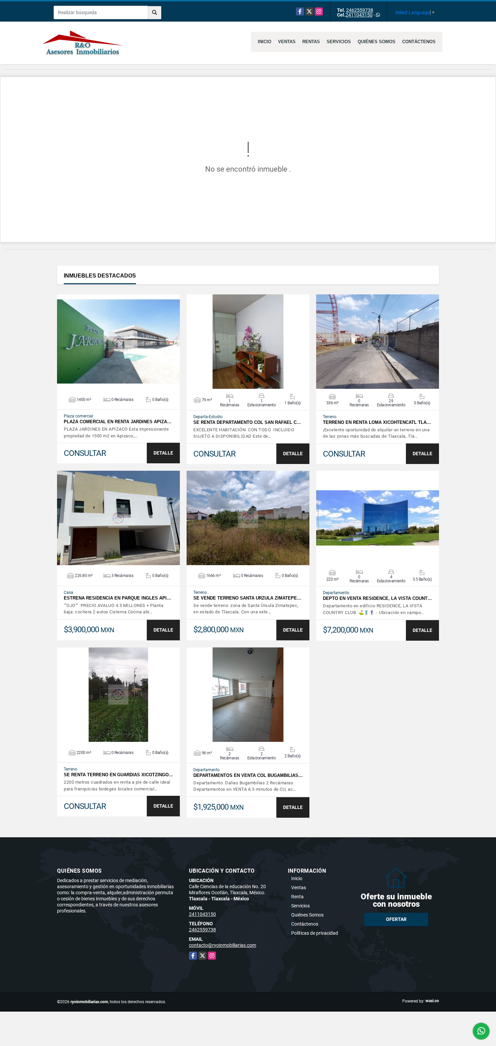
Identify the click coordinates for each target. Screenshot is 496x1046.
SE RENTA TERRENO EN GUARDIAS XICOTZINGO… (118, 774)
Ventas (287, 41)
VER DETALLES (119, 341)
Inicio (264, 41)
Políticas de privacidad (314, 933)
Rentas (311, 41)
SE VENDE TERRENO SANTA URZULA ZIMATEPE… (247, 598)
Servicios (339, 41)
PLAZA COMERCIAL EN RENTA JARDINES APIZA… (117, 421)
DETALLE (163, 453)
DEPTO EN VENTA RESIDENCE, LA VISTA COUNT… (377, 598)
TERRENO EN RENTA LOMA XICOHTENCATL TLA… (377, 422)
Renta (297, 896)
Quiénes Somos (376, 41)
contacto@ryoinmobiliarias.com (222, 945)
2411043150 (359, 15)
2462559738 (359, 10)
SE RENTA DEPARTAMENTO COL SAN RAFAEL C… (247, 422)
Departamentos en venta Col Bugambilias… (248, 775)
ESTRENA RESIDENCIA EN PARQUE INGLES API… (117, 598)
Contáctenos (419, 41)
